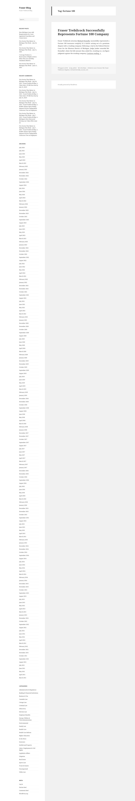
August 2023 (22, 223)
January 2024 (23, 207)
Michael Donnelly (83, 41)
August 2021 (22, 298)
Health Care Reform (25, 732)
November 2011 (24, 653)
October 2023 (23, 216)
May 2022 (22, 270)
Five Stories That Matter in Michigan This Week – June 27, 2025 (28, 65)
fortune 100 (100, 68)
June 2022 (22, 267)
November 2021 (24, 289)
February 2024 (23, 204)
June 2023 (22, 229)
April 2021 (22, 311)
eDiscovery (22, 709)
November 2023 (24, 213)
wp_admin (74, 68)
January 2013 (23, 615)
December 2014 (24, 546)
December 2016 (24, 471)
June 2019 (22, 380)
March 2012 (22, 643)
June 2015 (22, 527)
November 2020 (24, 326)
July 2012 (22, 631)
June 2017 (22, 452)
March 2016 (22, 499)
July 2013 (22, 599)
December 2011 (24, 649)
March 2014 (22, 574)
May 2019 (22, 383)
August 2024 (22, 185)
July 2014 (22, 562)
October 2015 (23, 514)
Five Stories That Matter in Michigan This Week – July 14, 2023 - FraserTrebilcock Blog (28, 102)
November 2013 (24, 587)
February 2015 (23, 540)
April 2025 (22, 160)
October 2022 (23, 254)
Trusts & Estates (24, 766)
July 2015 (22, 524)
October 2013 (23, 590)
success (83, 70)
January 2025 (23, 169)
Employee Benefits (24, 715)
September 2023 (24, 220)
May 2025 (22, 157)
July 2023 (22, 226)
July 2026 (22, 147)
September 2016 (24, 480)
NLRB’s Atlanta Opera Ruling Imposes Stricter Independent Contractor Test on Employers (28, 108)
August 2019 (22, 373)
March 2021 (22, 314)
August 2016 (22, 483)
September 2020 (24, 333)
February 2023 (23, 242)
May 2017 (22, 455)
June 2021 (22, 304)
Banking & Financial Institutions (28, 693)
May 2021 (22, 307)
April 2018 (22, 420)
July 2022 (22, 263)
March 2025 (22, 163)
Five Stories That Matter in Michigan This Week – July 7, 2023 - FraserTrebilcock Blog (27, 115)
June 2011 (22, 668)
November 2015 (24, 511)
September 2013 (24, 593)
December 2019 (24, 361)
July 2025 (22, 151)
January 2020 (23, 358)
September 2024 (24, 182)
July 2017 (22, 449)
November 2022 (24, 251)
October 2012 (23, 621)
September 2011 (24, 659)
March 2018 (22, 424)
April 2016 (22, 496)
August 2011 (22, 662)
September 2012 (24, 624)
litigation (67, 70)
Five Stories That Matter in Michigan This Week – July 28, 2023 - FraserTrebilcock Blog (28, 81)
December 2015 (24, 508)
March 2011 (22, 678)
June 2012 (22, 634)
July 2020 (22, 339)
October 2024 (23, 179)
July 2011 (22, 665)
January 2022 (23, 282)
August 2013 (22, 596)
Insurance (22, 742)
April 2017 (22, 458)
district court (93, 68)
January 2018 (23, 430)
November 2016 (24, 474)
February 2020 (23, 354)
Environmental (23, 723)
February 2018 (23, 427)
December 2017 (24, 433)
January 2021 (23, 320)
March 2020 (22, 351)
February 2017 (23, 464)
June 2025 (22, 154)
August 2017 (22, 445)
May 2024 (22, 194)
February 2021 (23, 317)
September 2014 (24, 555)
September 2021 (24, 295)
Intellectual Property (25, 745)
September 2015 (24, 518)
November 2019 (24, 364)
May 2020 (22, 345)
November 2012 (24, 618)
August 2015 (22, 521)
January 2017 (23, 467)
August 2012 (22, 627)
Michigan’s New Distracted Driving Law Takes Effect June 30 (28, 121)
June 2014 (22, 565)
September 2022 (24, 257)
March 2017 (22, 461)
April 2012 (22, 640)
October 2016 (23, 477)
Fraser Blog (25, 7)
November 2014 (24, 549)
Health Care (22, 729)
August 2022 (22, 260)
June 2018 (22, 414)
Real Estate (22, 759)
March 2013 (22, 612)
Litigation (22, 756)
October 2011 (23, 656)
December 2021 (24, 285)
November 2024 (24, 176)
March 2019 (22, 389)
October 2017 (23, 439)
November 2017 (24, 436)
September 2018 (24, 408)
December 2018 (24, 398)
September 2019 (24, 370)
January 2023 (23, 245)
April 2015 (22, 533)
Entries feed (22, 787)
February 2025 (23, 166)
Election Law (23, 712)
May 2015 (22, 530)
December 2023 (24, 210)
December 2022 (24, 248)
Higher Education (24, 736)
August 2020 (22, 336)
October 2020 (23, 329)
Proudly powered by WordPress (67, 84)
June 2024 (22, 191)
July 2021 (22, 301)
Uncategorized (23, 769)
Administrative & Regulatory (27, 690)
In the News (22, 739)
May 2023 (22, 232)
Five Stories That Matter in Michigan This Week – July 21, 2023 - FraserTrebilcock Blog (28, 92)
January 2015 (23, 543)
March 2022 (22, 276)
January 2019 (23, 395)
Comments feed (23, 790)
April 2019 (22, 386)
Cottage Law (23, 702)
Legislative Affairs (24, 753)
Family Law (22, 726)
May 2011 (22, 671)
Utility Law (22, 772)
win (87, 70)
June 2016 (22, 489)
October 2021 (23, 292)
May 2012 (22, 637)
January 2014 (23, 580)
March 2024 (22, 201)
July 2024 (22, 188)
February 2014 (23, 577)
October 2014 (23, 552)
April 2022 (22, 273)
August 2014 (22, 558)
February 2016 (23, 502)
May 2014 (22, 568)
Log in (21, 784)
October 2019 (23, 367)
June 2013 (22, 602)
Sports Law (22, 763)
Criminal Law (23, 705)
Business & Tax (23, 696)
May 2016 (22, 493)
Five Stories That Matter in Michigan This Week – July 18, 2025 (28, 43)
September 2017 (24, 442)
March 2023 (22, 238)
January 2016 (23, 505)
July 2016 (22, 486)
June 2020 (22, 342)
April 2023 (22, 235)
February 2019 (23, 392)
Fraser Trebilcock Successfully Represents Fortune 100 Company (83, 32)
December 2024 (24, 173)
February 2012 (23, 646)
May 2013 (22, 605)
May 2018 (22, 417)
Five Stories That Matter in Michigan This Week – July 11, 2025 (28, 50)
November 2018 (24, 402)
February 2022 (23, 279)
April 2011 (22, 675)
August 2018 (22, 411)
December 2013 (24, 584)
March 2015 (22, 536)
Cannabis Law (23, 699)
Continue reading (94, 53)
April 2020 (22, 348)
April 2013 (22, 609)
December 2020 (24, 323)
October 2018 (23, 405)
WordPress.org (23, 793)
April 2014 (22, 571)
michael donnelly (75, 70)
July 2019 (22, 376)
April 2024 (22, 198)
